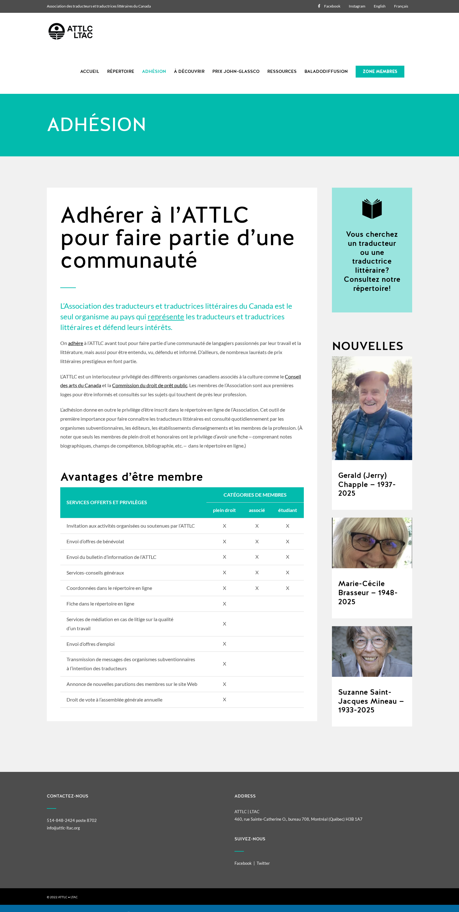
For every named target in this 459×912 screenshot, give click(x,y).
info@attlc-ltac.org (63, 827)
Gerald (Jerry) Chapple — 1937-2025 (367, 484)
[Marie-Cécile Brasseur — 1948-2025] (372, 543)
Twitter (263, 863)
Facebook (243, 863)
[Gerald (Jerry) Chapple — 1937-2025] (372, 408)
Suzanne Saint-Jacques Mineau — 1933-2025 (371, 701)
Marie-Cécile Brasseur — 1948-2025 (368, 593)
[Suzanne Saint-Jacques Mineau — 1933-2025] (372, 651)
